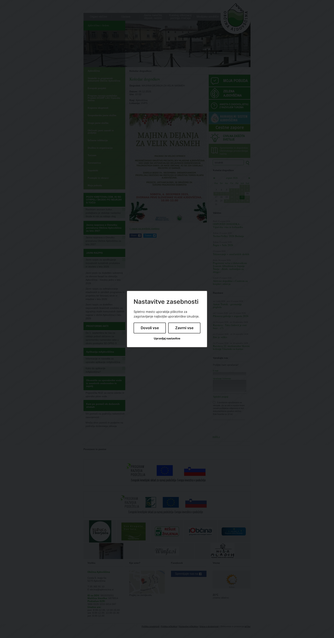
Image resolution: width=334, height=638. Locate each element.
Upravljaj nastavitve (167, 338)
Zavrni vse (184, 328)
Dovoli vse (150, 328)
